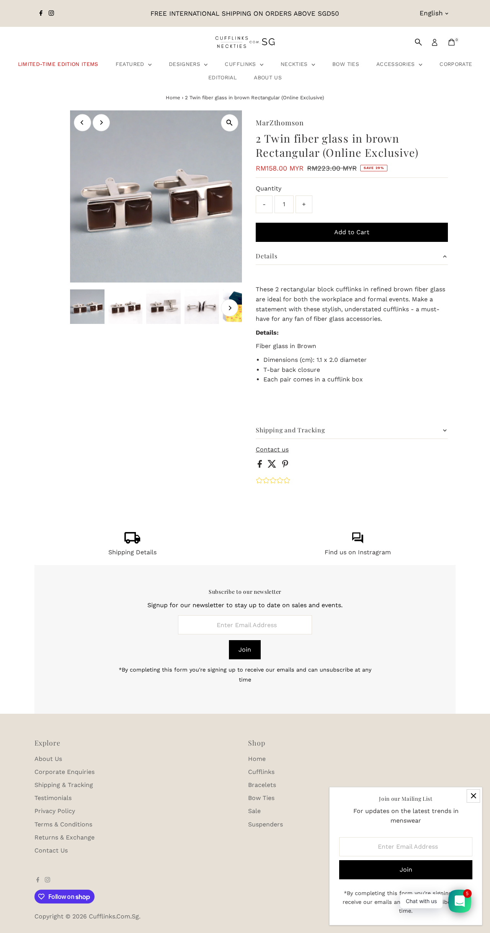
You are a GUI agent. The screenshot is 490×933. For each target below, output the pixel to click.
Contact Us (51, 850)
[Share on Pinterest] (285, 465)
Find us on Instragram (358, 552)
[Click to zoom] (229, 122)
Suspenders (265, 824)
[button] (352, 397)
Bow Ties (345, 64)
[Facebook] (41, 13)
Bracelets (262, 784)
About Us (268, 77)
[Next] (101, 122)
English (431, 13)
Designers (186, 64)
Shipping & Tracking (63, 784)
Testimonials (53, 798)
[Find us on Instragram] (357, 541)
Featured (131, 64)
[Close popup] (473, 796)
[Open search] (418, 42)
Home (173, 97)
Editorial (222, 77)
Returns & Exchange (64, 837)
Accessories (396, 64)
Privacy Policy (54, 811)
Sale (254, 811)
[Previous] (82, 122)
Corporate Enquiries (64, 771)
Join (244, 649)
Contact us (272, 450)
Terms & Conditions (63, 824)
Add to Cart (351, 232)
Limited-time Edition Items (58, 64)
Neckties (295, 64)
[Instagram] (51, 13)
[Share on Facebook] (261, 465)
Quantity (268, 188)
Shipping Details (132, 552)
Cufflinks (241, 64)
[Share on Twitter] (273, 465)
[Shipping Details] (132, 541)
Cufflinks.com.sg (114, 916)
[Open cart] (452, 42)
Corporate (455, 64)
